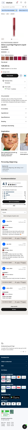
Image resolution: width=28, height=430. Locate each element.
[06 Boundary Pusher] (11, 58)
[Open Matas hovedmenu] (3, 2)
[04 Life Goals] (7, 58)
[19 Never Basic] (24, 58)
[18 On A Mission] (20, 58)
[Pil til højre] (25, 351)
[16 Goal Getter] (15, 58)
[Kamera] (23, 7)
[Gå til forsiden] (9, 2)
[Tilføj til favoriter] (21, 75)
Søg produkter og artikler (8, 6)
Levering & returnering (7, 125)
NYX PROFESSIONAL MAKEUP (9, 42)
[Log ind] (16, 3)
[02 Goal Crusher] (3, 58)
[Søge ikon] (25, 7)
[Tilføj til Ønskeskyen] (25, 75)
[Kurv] (25, 3)
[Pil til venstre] (21, 351)
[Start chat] (24, 426)
